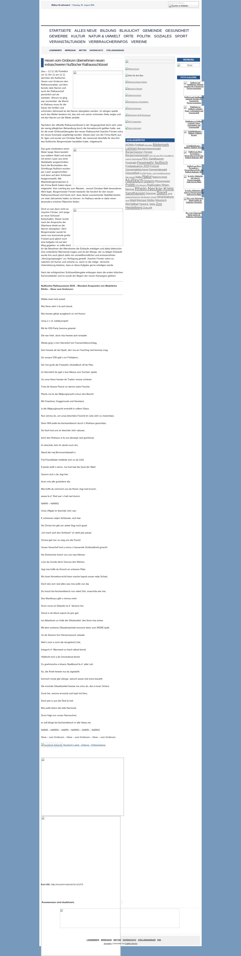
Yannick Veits (147, 204)
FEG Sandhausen (153, 158)
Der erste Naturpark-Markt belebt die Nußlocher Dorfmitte (194, 214)
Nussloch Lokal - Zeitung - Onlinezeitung (84, 745)
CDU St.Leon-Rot (156, 156)
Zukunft (147, 207)
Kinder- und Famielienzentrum (158, 173)
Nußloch (134, 180)
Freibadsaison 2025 (137, 166)
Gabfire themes (131, 944)
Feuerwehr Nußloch (152, 162)
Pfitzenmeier (162, 181)
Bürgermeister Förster (138, 152)
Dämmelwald (137, 159)
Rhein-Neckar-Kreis (154, 188)
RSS (159, 940)
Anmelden (108, 944)
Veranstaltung (165, 196)
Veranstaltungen (67, 42)
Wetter (82, 50)
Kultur (78, 36)
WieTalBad (131, 204)
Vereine (139, 42)
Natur (147, 176)
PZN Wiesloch (141, 185)
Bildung (108, 31)
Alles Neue (85, 31)
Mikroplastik (130, 177)
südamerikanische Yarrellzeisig (137, 197)
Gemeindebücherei (136, 169)
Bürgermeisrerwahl (149, 148)
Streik (170, 194)
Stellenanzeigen (115, 50)
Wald (133, 200)
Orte (129, 36)
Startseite (60, 31)
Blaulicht (129, 31)
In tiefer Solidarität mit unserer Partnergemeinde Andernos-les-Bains (194, 192)
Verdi (127, 200)
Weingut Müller (145, 200)
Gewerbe (58, 36)
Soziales (163, 36)
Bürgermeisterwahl (136, 155)
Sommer (151, 193)
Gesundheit (177, 31)
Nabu (138, 177)
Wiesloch (161, 200)
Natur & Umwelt (104, 36)
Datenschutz (96, 50)
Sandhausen (135, 193)
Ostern (149, 181)
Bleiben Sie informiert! (60, 5)
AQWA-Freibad (134, 144)
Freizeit (154, 166)
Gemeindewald (158, 169)
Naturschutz (159, 177)
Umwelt (153, 197)
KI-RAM (143, 173)
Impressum (70, 50)
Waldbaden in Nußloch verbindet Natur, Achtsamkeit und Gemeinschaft (194, 124)
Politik (144, 36)
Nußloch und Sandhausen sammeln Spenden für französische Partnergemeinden (194, 100)
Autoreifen (148, 145)
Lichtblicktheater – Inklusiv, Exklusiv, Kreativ (194, 146)
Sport (181, 36)
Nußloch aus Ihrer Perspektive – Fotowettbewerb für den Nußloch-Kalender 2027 (194, 169)
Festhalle (131, 162)
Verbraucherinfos (108, 42)
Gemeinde (152, 31)
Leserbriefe (55, 50)
